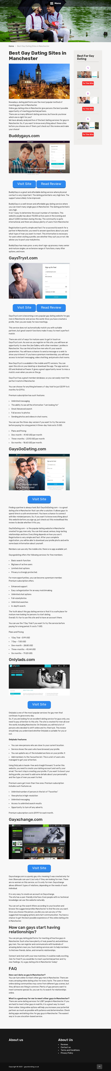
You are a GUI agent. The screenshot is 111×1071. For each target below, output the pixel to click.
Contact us (66, 1047)
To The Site (88, 83)
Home (11, 46)
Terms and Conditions (70, 1050)
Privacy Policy (67, 1053)
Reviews (64, 1044)
